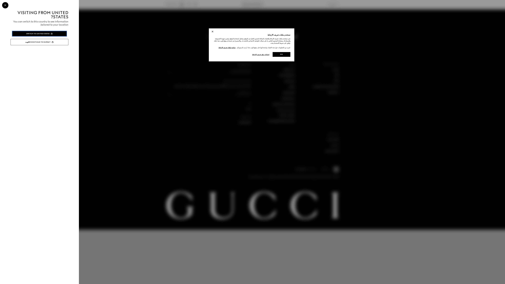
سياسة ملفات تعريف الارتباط (227, 48)
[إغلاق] (212, 31)
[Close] (5, 5)
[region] (251, 44)
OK (281, 54)
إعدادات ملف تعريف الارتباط (260, 54)
